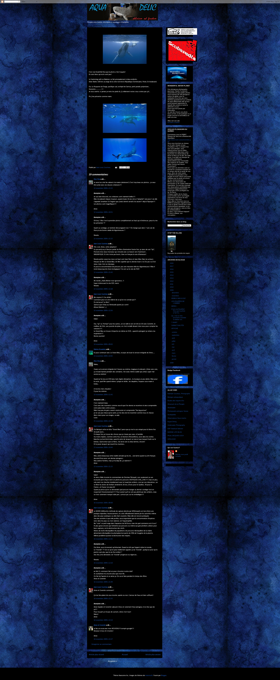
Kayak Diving (172, 421)
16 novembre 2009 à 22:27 (103, 639)
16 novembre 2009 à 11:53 (103, 539)
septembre (176, 335)
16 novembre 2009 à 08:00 (103, 503)
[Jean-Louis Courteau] (178, 383)
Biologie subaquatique (175, 397)
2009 (172, 290)
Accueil (125, 655)
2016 (172, 269)
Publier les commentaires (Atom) (129, 661)
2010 (172, 287)
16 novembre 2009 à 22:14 (103, 620)
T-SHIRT (174, 322)
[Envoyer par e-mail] (120, 167)
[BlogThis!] (122, 167)
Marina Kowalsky (100, 349)
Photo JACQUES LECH (176, 435)
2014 (172, 275)
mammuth (149, 675)
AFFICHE (174, 328)
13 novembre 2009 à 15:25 (103, 188)
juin (173, 344)
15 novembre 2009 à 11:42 (103, 395)
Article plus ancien (153, 655)
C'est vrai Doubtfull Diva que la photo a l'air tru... (178, 311)
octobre (175, 332)
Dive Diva (97, 179)
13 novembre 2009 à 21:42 (103, 272)
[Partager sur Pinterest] (129, 167)
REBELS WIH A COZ (178, 298)
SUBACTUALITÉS (177, 325)
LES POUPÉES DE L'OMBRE (177, 302)
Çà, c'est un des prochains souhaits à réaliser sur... (178, 317)
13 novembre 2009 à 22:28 (103, 289)
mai (173, 347)
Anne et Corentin (100, 625)
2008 (172, 363)
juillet (174, 341)
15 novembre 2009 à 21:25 (103, 467)
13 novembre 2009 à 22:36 (103, 310)
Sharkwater (171, 407)
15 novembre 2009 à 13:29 (103, 421)
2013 (172, 278)
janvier (174, 359)
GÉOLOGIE (172, 439)
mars (174, 353)
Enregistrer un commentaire (101, 644)
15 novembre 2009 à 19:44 (103, 447)
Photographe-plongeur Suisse (178, 411)
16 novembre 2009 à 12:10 (103, 563)
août (173, 338)
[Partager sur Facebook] (126, 167)
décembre (175, 293)
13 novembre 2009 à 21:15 (103, 239)
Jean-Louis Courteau (101, 244)
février (174, 356)
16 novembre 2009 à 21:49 (103, 582)
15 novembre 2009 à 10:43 (103, 356)
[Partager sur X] (124, 167)
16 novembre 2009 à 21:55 (103, 599)
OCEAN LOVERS (173, 122)
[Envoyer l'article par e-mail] (116, 167)
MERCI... (174, 306)
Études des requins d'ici (176, 400)
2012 (172, 281)
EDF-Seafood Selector (175, 428)
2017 (172, 266)
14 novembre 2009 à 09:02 (103, 344)
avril (173, 350)
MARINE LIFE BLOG (175, 432)
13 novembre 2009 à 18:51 (103, 212)
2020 (172, 263)
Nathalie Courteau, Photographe (179, 393)
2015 (172, 272)
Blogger (163, 675)
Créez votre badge (185, 374)
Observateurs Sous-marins (177, 418)
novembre (175, 296)
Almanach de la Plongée (176, 404)
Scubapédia (172, 414)
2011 (172, 284)
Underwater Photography (176, 425)
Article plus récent (96, 655)
